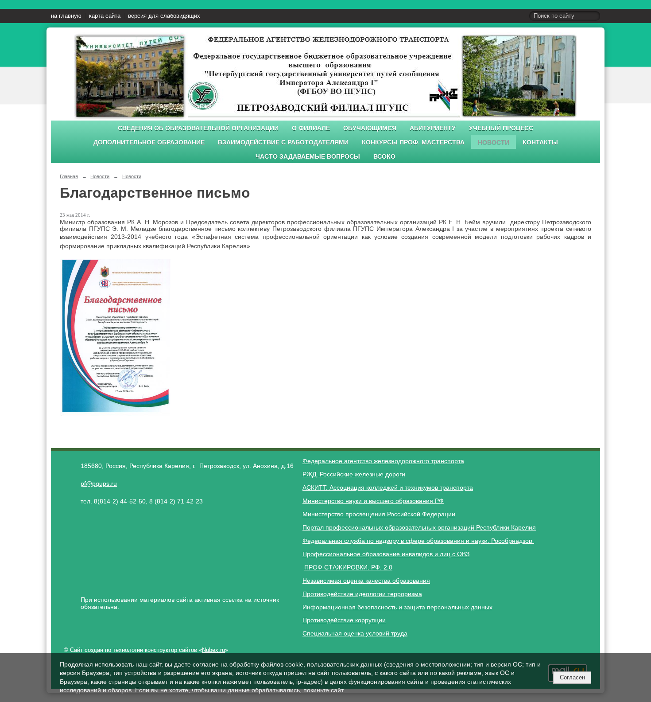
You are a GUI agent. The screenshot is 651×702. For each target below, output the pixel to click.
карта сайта (104, 16)
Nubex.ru (213, 650)
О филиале (311, 128)
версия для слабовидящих (164, 16)
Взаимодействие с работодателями (283, 142)
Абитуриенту (433, 128)
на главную (66, 16)
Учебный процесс (501, 128)
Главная (69, 176)
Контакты (540, 142)
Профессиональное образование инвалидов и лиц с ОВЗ (385, 554)
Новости (493, 142)
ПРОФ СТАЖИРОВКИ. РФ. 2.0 (348, 567)
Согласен (572, 677)
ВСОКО (384, 156)
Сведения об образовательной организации (198, 128)
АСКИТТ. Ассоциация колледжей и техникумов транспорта (387, 487)
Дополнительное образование (149, 142)
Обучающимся (369, 128)
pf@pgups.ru (99, 483)
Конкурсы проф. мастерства (413, 142)
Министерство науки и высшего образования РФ (373, 500)
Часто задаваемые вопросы (308, 156)
